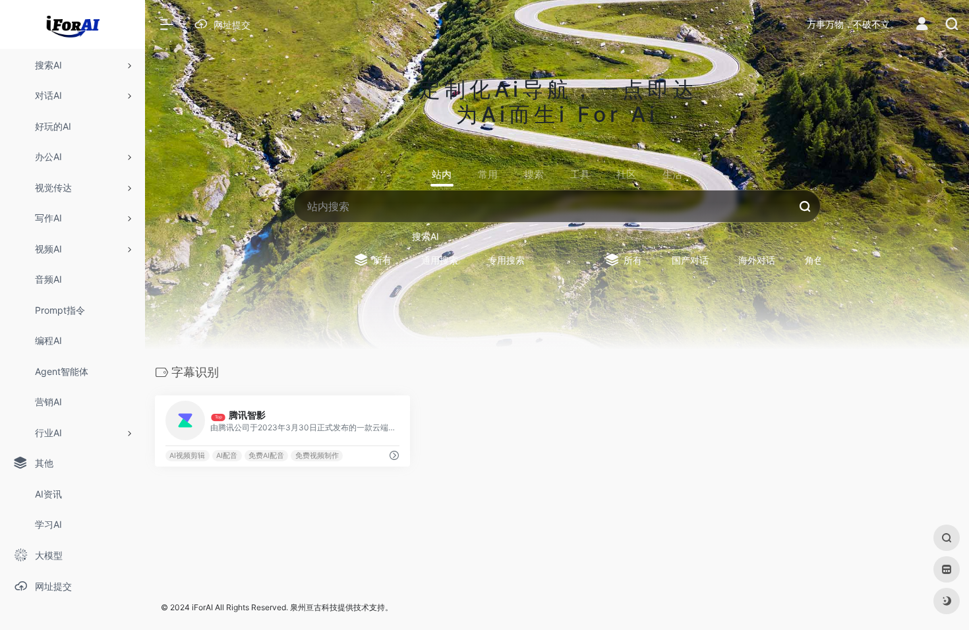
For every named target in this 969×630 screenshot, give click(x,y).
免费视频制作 (317, 455)
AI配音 (226, 455)
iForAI (202, 607)
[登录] (922, 25)
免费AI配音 (266, 455)
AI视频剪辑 (187, 455)
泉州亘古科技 (314, 607)
